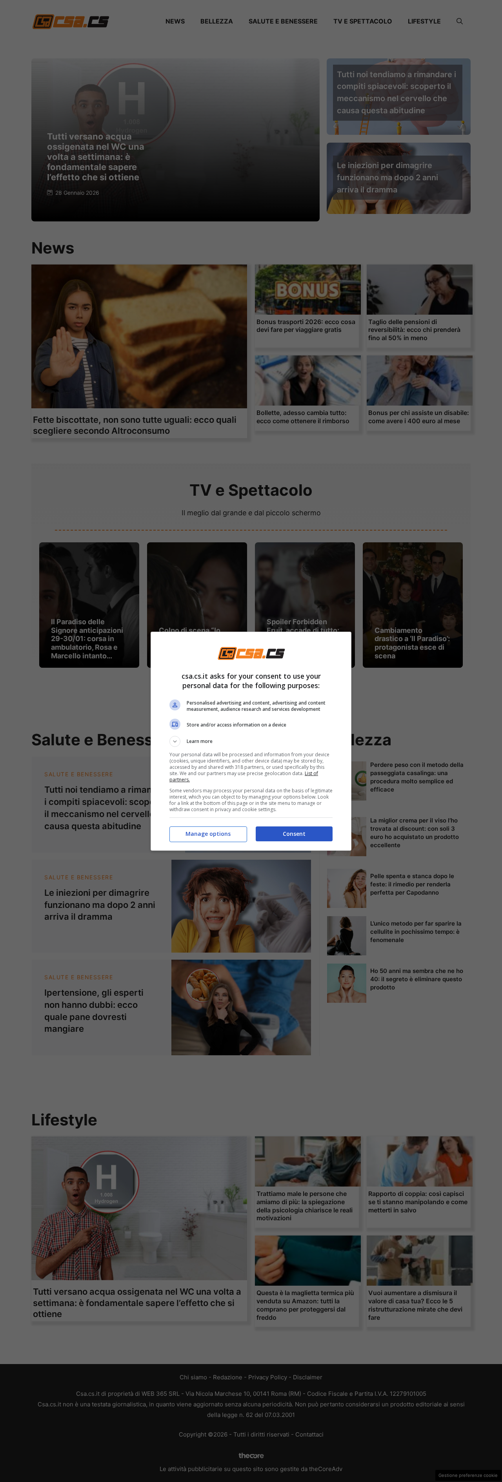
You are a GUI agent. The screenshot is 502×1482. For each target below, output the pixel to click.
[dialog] (251, 741)
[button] (251, 741)
